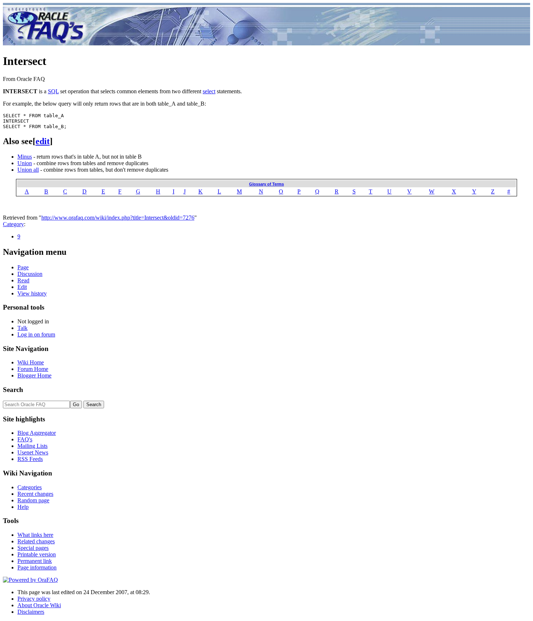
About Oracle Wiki (39, 605)
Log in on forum (36, 334)
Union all (28, 170)
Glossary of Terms (266, 184)
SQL (53, 91)
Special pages (33, 548)
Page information (37, 567)
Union (24, 163)
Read (23, 280)
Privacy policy (33, 599)
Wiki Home (30, 362)
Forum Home (32, 369)
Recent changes (35, 494)
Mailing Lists (32, 446)
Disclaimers (30, 612)
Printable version (36, 554)
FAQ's (24, 439)
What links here (35, 535)
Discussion (29, 274)
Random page (33, 500)
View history (32, 293)
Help (23, 507)
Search (13, 389)
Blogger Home (34, 375)
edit (43, 141)
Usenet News (32, 452)
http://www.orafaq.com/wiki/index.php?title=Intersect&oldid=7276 (117, 218)
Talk (22, 328)
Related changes (36, 541)
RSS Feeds (30, 459)
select (209, 91)
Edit (22, 287)
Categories (29, 487)
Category (13, 224)
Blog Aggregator (36, 433)
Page (23, 267)
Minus (24, 157)
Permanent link (34, 561)
